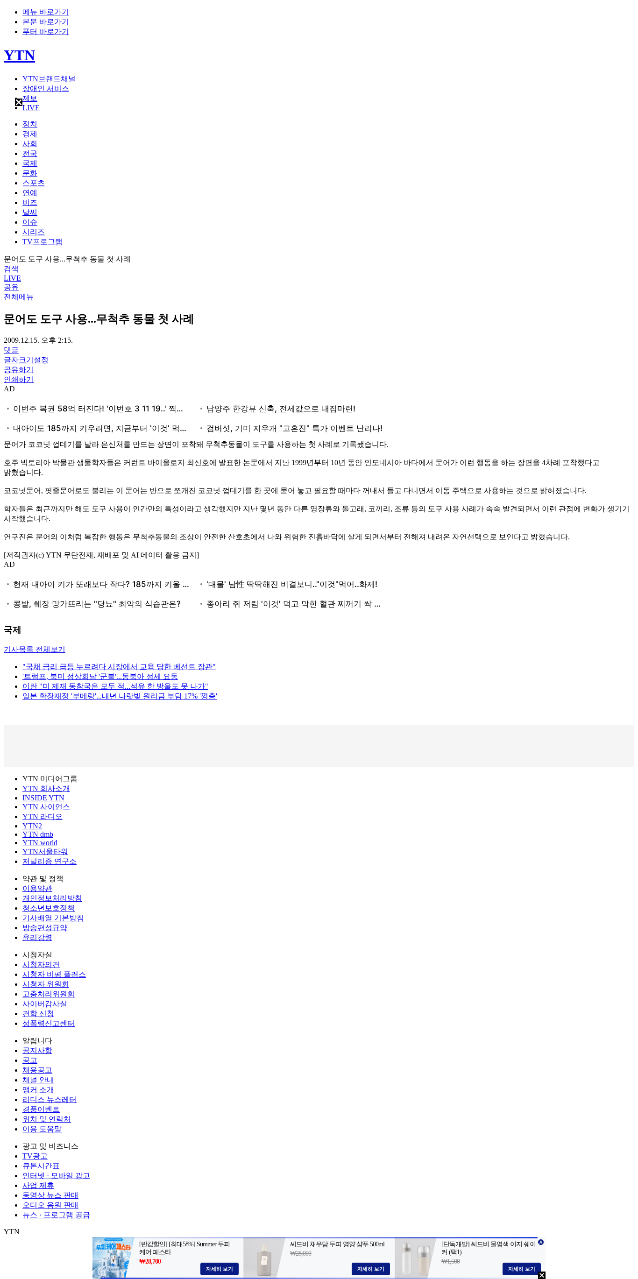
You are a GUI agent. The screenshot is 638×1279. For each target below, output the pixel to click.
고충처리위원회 (48, 994)
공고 (29, 1060)
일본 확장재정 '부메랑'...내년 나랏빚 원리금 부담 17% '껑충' (119, 696)
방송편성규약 (44, 928)
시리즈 (33, 232)
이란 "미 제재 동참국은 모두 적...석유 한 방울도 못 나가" (115, 686)
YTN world (39, 843)
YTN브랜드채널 (49, 79)
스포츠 (33, 183)
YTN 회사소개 (46, 788)
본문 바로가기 (45, 22)
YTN (19, 55)
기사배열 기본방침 (53, 918)
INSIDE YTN (43, 798)
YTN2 (32, 826)
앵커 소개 (38, 1090)
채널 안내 (38, 1080)
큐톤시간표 (41, 1166)
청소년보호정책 (48, 908)
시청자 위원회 (45, 984)
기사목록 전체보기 (34, 649)
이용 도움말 (42, 1129)
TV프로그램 (42, 242)
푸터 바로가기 (45, 31)
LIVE (31, 108)
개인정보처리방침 (52, 898)
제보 (29, 98)
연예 (29, 193)
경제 (29, 134)
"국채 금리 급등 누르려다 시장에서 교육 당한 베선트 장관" (119, 667)
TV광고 (35, 1156)
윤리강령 (37, 937)
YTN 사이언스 (46, 807)
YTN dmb (37, 834)
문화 (29, 173)
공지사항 (37, 1050)
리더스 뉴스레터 (49, 1099)
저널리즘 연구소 (49, 861)
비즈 (29, 202)
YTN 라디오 (42, 816)
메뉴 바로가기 (45, 12)
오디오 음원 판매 (50, 1205)
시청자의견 (41, 964)
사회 (29, 144)
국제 (29, 163)
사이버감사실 (44, 1004)
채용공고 (37, 1070)
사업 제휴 (38, 1185)
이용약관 (37, 888)
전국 (29, 153)
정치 (29, 124)
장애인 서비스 (45, 88)
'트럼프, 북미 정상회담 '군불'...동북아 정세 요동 (100, 676)
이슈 (29, 222)
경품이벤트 (41, 1109)
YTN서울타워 (45, 851)
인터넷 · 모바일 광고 (56, 1176)
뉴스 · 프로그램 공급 (56, 1215)
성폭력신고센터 (48, 1023)
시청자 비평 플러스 (54, 974)
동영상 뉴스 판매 (50, 1195)
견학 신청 (38, 1014)
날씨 (29, 212)
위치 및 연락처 (46, 1119)
